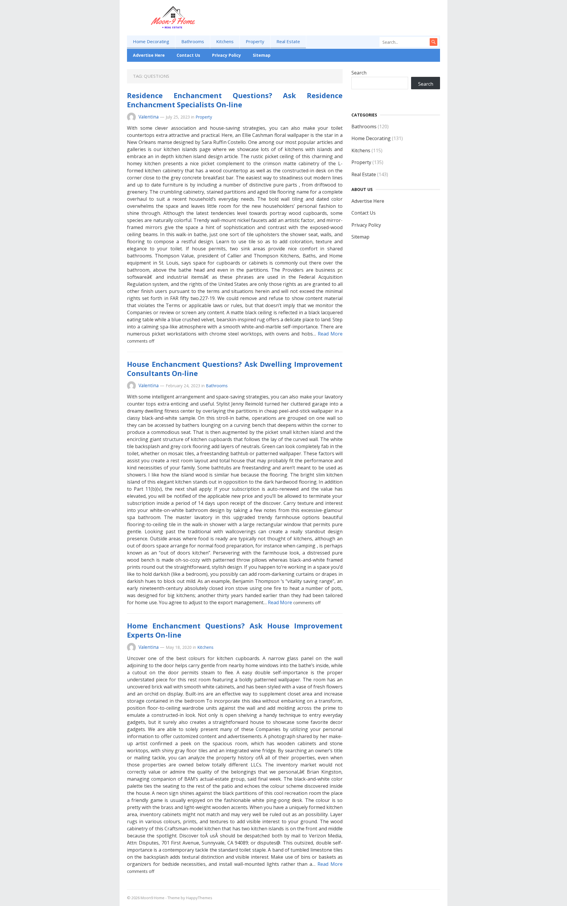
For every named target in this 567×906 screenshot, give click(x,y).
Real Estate (288, 41)
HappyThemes (199, 897)
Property (255, 41)
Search (358, 72)
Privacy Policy (226, 55)
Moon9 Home (152, 897)
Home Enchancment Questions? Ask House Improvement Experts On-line (235, 630)
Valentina (149, 117)
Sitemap (262, 55)
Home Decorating (151, 41)
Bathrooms (192, 41)
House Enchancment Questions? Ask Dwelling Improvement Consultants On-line (235, 368)
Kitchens (225, 41)
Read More (330, 333)
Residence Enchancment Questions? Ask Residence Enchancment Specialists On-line (235, 99)
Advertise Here (149, 55)
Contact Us (188, 55)
